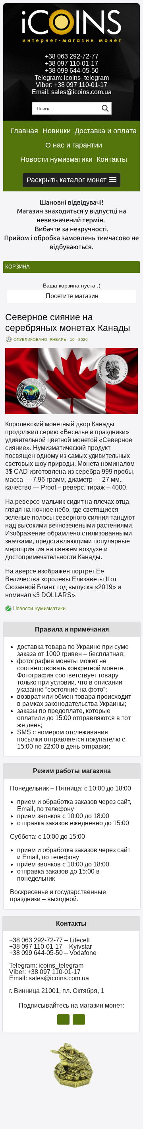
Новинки (57, 131)
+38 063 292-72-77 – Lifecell (49, 940)
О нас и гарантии (73, 145)
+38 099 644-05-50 (72, 70)
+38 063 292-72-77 (72, 56)
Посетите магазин (72, 296)
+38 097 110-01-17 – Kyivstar (50, 946)
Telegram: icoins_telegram (72, 77)
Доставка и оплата (106, 131)
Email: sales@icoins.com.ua (72, 92)
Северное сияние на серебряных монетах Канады (67, 322)
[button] (71, 180)
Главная (24, 131)
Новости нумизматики (56, 159)
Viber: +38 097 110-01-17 (71, 84)
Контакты (112, 159)
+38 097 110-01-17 (71, 63)
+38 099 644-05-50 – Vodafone (53, 952)
